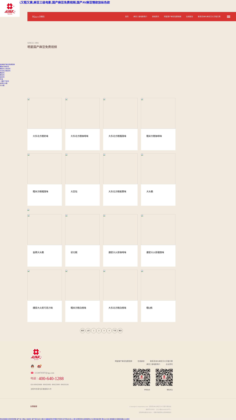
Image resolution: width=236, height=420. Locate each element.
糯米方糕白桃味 (78, 308)
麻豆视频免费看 (11, 419)
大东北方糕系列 (5, 71)
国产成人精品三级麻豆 (24, 419)
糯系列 (2, 73)
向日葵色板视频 (96, 419)
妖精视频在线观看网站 (83, 419)
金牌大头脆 (3, 83)
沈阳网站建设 (143, 412)
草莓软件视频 (57, 419)
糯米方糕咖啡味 (154, 136)
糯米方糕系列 (4, 67)
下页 (114, 331)
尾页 (120, 331)
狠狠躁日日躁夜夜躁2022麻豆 (120, 419)
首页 (127, 16)
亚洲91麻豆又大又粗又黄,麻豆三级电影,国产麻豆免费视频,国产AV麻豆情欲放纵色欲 (55, 2)
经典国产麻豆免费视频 (7, 64)
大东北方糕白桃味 (117, 308)
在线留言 (189, 16)
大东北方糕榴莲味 (117, 136)
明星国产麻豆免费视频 (172, 16)
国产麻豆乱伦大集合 (38, 419)
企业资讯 (169, 364)
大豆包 (74, 191)
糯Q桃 (149, 308)
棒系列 (2, 75)
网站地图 (3, 419)
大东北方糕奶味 (40, 136)
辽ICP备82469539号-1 (163, 409)
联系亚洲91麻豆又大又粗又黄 (209, 16)
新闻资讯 (155, 16)
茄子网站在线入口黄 (69, 419)
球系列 (2, 77)
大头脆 (2, 85)
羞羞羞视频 (49, 419)
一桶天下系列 (4, 81)
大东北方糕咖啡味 (79, 136)
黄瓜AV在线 (106, 419)
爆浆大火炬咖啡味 (117, 252)
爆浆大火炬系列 (5, 69)
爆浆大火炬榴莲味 (155, 252)
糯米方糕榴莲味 (40, 191)
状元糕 (74, 252)
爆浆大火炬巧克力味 (43, 308)
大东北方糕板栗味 (117, 191)
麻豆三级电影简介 (140, 16)
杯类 (1, 79)
